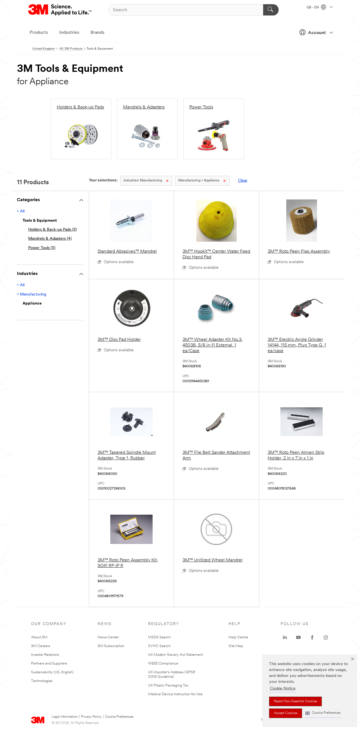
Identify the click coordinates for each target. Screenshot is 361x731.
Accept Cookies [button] (285, 713)
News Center (108, 637)
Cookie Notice (283, 688)
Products (39, 32)
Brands (97, 32)
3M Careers (40, 646)
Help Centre (238, 637)
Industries (69, 32)
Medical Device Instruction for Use (175, 694)
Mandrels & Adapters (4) (50, 239)
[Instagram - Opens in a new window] (326, 637)
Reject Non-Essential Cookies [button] (295, 701)
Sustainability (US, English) (52, 672)
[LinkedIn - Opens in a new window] (285, 637)
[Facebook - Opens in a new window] (312, 637)
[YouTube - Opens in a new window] (298, 637)
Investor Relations (45, 655)
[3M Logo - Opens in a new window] (60, 9)
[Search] (271, 9)
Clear (242, 181)
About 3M (39, 637)
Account (317, 33)
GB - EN (313, 7)
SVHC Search (159, 646)
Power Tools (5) (41, 248)
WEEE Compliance (163, 663)
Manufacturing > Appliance (198, 180)
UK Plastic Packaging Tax (168, 685)
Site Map (235, 646)
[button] (323, 713)
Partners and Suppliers (49, 663)
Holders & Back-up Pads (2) (52, 230)
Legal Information (65, 717)
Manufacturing (143, 180)
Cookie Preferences (119, 717)
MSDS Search (159, 637)
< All (21, 211)
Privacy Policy (91, 717)
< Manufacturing (31, 294)
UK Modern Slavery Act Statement (175, 655)
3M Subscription (111, 646)
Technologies (41, 681)
